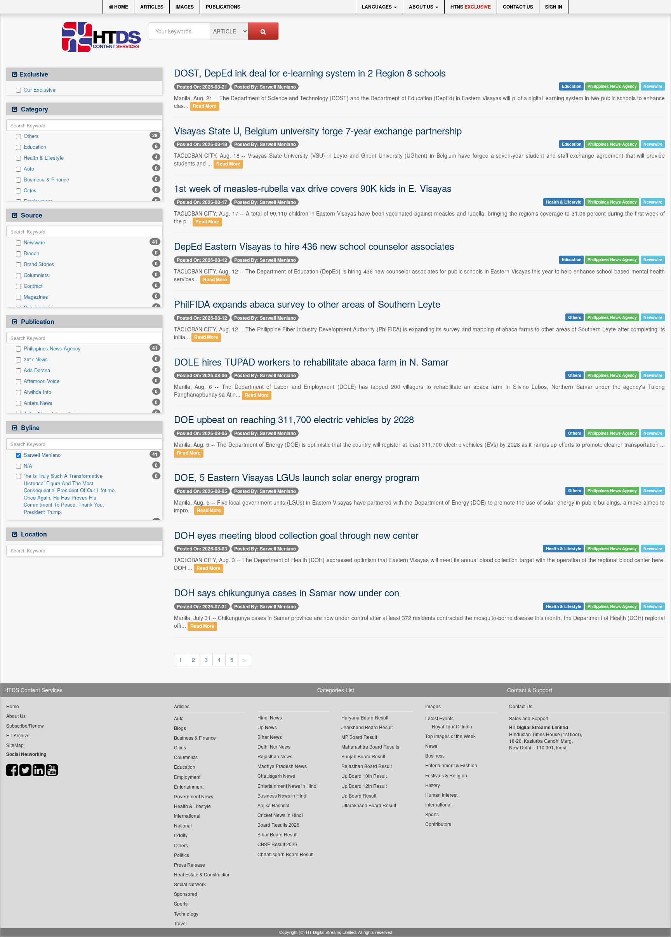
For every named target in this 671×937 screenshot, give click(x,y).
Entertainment (188, 786)
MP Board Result (359, 736)
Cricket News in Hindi (280, 815)
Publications (223, 6)
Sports (181, 903)
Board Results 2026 (278, 824)
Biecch (31, 253)
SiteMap (15, 745)
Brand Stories (39, 264)
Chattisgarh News (276, 775)
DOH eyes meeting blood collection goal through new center (296, 535)
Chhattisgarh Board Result (285, 854)
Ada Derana (37, 370)
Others (31, 135)
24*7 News (36, 359)
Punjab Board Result (363, 756)
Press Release (189, 864)
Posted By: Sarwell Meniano (265, 86)
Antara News (38, 402)
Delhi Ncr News (273, 746)
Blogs (180, 728)
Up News (267, 727)
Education (35, 146)
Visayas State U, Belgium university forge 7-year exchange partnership (318, 130)
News (431, 745)
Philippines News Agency (52, 348)
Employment (187, 776)
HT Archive (18, 735)
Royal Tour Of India (452, 726)
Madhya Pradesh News (282, 766)
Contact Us (518, 6)
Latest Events (439, 718)
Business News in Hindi (282, 795)
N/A (28, 465)
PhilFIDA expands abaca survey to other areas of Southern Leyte (307, 303)
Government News (193, 796)
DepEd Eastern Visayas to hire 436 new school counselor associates (314, 246)
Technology (186, 913)
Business (435, 755)
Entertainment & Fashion (451, 765)
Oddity (181, 835)
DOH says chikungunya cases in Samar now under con (286, 592)
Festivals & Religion (446, 775)
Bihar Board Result (277, 834)
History (432, 785)
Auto (29, 168)
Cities (30, 190)
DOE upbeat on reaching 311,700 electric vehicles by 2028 (294, 419)
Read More (205, 106)
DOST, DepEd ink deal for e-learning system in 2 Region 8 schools (310, 72)
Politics (181, 855)
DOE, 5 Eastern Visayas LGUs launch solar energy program (296, 477)
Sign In (553, 6)
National (183, 825)
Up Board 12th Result (364, 785)
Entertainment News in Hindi (287, 785)
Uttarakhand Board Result (368, 805)
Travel (180, 923)
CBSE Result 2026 (277, 844)
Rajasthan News (274, 756)
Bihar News (269, 736)
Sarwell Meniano (42, 454)
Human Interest (441, 794)
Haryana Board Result (364, 717)
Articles (151, 6)
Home (120, 6)
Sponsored (185, 893)
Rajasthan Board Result (366, 766)
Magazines (36, 296)
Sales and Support (528, 718)
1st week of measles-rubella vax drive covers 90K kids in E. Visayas (313, 188)
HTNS (470, 6)
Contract (33, 285)
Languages (377, 6)
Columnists (36, 275)
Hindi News (269, 717)
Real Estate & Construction (202, 874)
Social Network (190, 884)
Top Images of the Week (450, 736)
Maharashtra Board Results (370, 746)
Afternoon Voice (41, 381)
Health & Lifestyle (44, 157)
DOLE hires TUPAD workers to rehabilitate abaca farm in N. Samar (311, 361)
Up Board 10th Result (364, 775)
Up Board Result (358, 795)
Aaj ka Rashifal (273, 805)
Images (185, 6)
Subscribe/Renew (25, 725)
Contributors (438, 823)
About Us (422, 6)
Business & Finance (46, 179)
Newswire (34, 242)
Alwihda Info (37, 391)
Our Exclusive (40, 89)
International (187, 815)
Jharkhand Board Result (367, 727)
